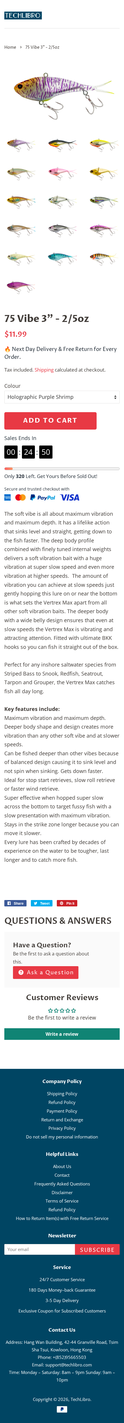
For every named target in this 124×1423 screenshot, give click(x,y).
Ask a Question (49, 972)
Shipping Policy (62, 1093)
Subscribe (97, 1250)
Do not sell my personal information (62, 1137)
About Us (62, 1166)
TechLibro (80, 1399)
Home (10, 47)
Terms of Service (62, 1201)
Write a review (62, 1034)
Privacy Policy (62, 1128)
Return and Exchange (62, 1120)
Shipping (44, 369)
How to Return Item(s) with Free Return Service (62, 1218)
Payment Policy (62, 1111)
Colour (12, 385)
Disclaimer (62, 1192)
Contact (62, 1175)
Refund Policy (62, 1102)
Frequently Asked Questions (62, 1184)
